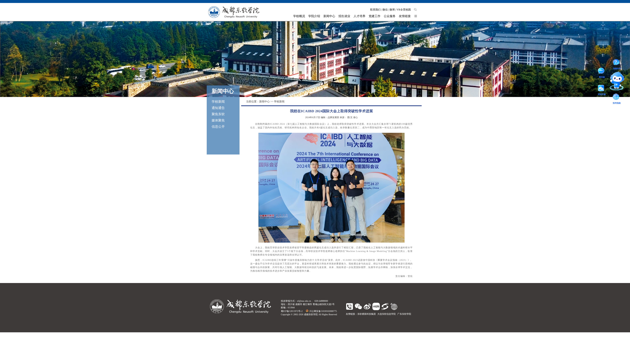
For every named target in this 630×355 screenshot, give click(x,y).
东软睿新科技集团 (366, 314)
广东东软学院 (404, 314)
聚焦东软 (218, 114)
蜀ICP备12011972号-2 (292, 311)
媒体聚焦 (218, 120)
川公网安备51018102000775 (323, 311)
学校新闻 (218, 101)
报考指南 (615, 79)
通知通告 (218, 108)
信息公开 (218, 126)
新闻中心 (264, 101)
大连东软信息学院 (386, 314)
